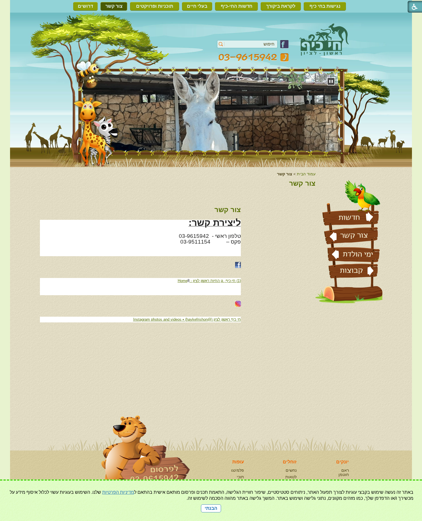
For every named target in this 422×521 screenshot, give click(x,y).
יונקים (342, 461)
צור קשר (114, 6)
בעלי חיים (197, 6)
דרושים (85, 6)
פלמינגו (237, 470)
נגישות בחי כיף (324, 6)
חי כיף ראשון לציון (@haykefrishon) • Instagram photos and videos (187, 319)
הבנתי (211, 508)
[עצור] (331, 81)
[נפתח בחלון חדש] (284, 46)
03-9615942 (254, 57)
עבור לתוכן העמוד (211, 27)
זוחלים (290, 461)
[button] (220, 44)
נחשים (291, 470)
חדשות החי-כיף (236, 6)
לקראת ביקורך (280, 6)
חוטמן (343, 474)
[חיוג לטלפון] (133, 458)
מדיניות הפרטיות (118, 492)
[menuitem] (326, 6)
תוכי (240, 477)
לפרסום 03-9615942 (100, 409)
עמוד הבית (306, 174)
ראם (345, 470)
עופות (238, 461)
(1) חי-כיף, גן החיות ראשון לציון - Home (209, 281)
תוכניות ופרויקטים (154, 6)
